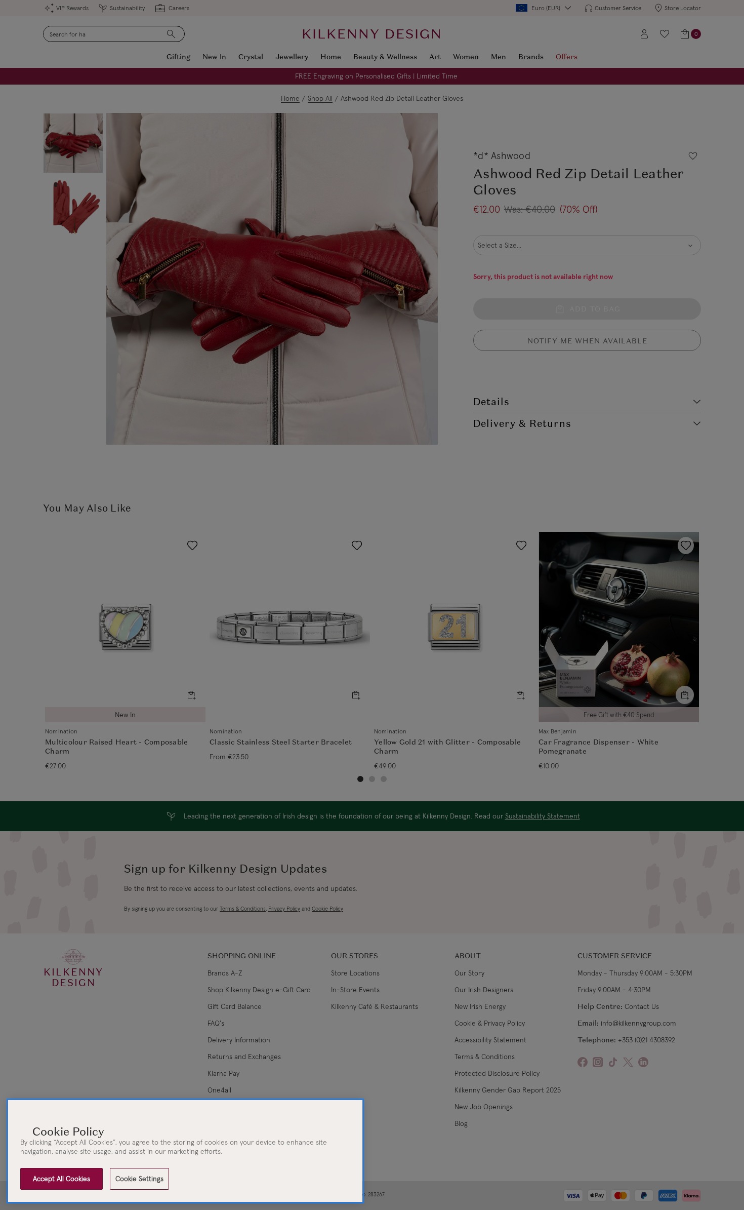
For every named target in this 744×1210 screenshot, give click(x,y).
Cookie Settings (139, 1178)
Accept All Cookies (61, 1178)
